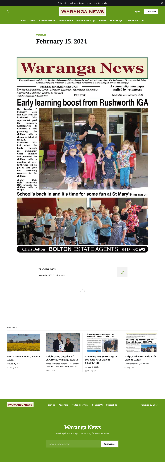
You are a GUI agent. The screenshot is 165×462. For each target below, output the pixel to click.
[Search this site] (7, 11)
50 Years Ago (116, 20)
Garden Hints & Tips (86, 20)
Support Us (111, 404)
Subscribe (151, 11)
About (33, 20)
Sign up (51, 404)
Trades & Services (80, 404)
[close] (162, 3)
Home (23, 20)
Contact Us (97, 404)
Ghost (155, 404)
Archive (102, 20)
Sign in (138, 11)
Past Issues (41, 35)
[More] (143, 20)
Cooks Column (66, 20)
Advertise (63, 404)
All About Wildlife (47, 20)
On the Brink (132, 20)
